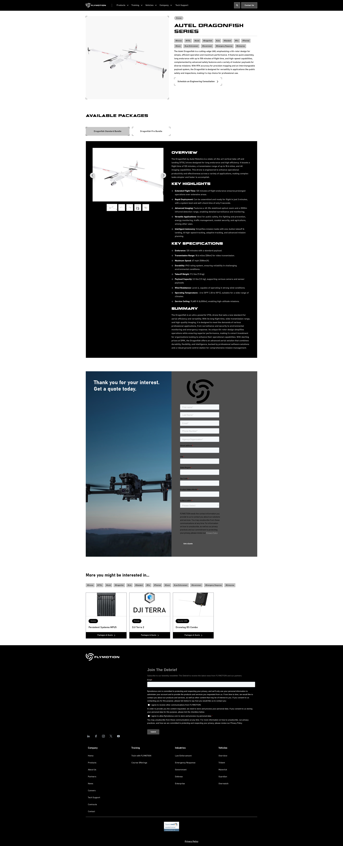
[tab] (107, 131)
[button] (122, 5)
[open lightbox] (128, 174)
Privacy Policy (191, 841)
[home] (96, 5)
